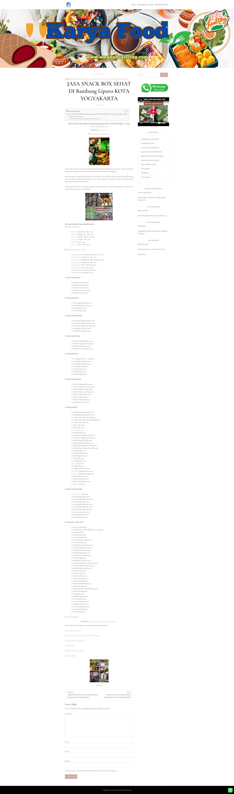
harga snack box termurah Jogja (80, 79)
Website (67, 761)
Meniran (76, 484)
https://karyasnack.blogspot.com (75, 640)
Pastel (75, 232)
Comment (68, 714)
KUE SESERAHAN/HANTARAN (152, 156)
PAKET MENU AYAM (148, 164)
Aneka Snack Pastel (73, 227)
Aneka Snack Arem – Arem (76, 249)
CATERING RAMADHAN (150, 148)
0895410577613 (102, 130)
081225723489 (92, 621)
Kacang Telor (77, 494)
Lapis (75, 463)
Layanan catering (70, 656)
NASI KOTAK (69, 645)
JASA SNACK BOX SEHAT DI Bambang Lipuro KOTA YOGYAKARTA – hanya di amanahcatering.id (97, 114)
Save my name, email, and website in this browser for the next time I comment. (91, 771)
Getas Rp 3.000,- (78, 430)
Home (133, 5)
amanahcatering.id (100, 126)
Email (67, 751)
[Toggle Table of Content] (125, 111)
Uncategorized (145, 177)
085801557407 (113, 621)
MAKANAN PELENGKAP (150, 160)
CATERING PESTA (147, 143)
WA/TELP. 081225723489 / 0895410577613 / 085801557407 (85, 118)
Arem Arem (77, 255)
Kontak (150, 5)
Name (67, 742)
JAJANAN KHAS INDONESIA (151, 152)
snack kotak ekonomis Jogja (119, 79)
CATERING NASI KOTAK (150, 139)
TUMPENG (145, 173)
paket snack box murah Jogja (100, 79)
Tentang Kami (142, 5)
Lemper (75, 471)
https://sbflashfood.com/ (73, 630)
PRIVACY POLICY (161, 5)
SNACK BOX (99, 74)
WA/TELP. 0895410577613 (77, 116)
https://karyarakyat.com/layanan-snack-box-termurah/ (82, 635)
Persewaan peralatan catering (74, 650)
